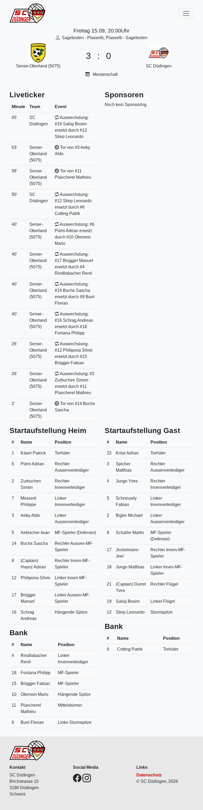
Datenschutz (149, 775)
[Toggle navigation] (186, 13)
